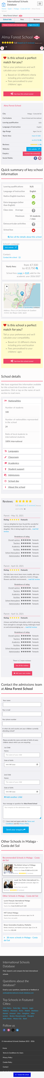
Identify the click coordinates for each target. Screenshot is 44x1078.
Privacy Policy (24, 824)
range (20, 273)
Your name (6, 700)
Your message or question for (20, 803)
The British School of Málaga (24, 865)
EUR (27, 273)
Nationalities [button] (14, 401)
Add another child (14, 797)
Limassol (12, 1013)
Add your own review (22, 673)
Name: (6, 751)
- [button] (7, 289)
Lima (18, 1013)
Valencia (25, 1008)
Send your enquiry (14, 830)
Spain (10, 9)
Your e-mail (6, 710)
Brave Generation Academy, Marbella (17, 925)
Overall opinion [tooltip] (14, 540)
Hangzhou (25, 1013)
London (5, 1016)
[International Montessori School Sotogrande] (42, 48)
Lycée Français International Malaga (17, 901)
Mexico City (17, 1019)
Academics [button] (13, 463)
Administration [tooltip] (14, 556)
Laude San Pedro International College (28, 880)
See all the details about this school (26, 237)
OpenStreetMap (28, 307)
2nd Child (7, 775)
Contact (5, 1067)
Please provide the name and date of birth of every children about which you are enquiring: (20, 741)
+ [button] (7, 286)
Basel (25, 1019)
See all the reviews (22, 665)
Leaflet (20, 307)
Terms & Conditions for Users (13, 1053)
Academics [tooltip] (16, 546)
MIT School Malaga (11, 913)
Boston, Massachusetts (18, 1016)
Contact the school (31, 154)
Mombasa (13, 1011)
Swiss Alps (16, 1008)
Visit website (33, 149)
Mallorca (6, 1011)
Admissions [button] (14, 475)
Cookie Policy (7, 1062)
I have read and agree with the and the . (20, 823)
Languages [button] (13, 451)
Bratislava (34, 1011)
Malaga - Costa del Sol (22, 9)
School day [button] (13, 481)
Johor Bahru (7, 1008)
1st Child (7, 747)
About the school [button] (16, 487)
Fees (22, 19)
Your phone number (9, 719)
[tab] (22, 401)
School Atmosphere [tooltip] (12, 553)
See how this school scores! (23, 94)
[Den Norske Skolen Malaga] (2, 48)
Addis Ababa (7, 1019)
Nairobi (5, 1013)
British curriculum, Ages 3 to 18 (23, 867)
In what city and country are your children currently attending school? (20, 730)
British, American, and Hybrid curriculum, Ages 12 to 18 (20, 927)
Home (4, 9)
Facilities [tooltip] (16, 550)
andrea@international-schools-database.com (18, 993)
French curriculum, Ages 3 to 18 (13, 903)
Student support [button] (16, 469)
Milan (33, 1013)
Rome (21, 1011)
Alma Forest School (12, 106)
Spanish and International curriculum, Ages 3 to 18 (19, 915)
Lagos (31, 1008)
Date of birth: (9, 760)
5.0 (39, 144)
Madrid (27, 1011)
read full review (34, 579)
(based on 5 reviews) (26, 43)
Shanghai (30, 1016)
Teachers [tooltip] (16, 543)
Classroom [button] (13, 457)
